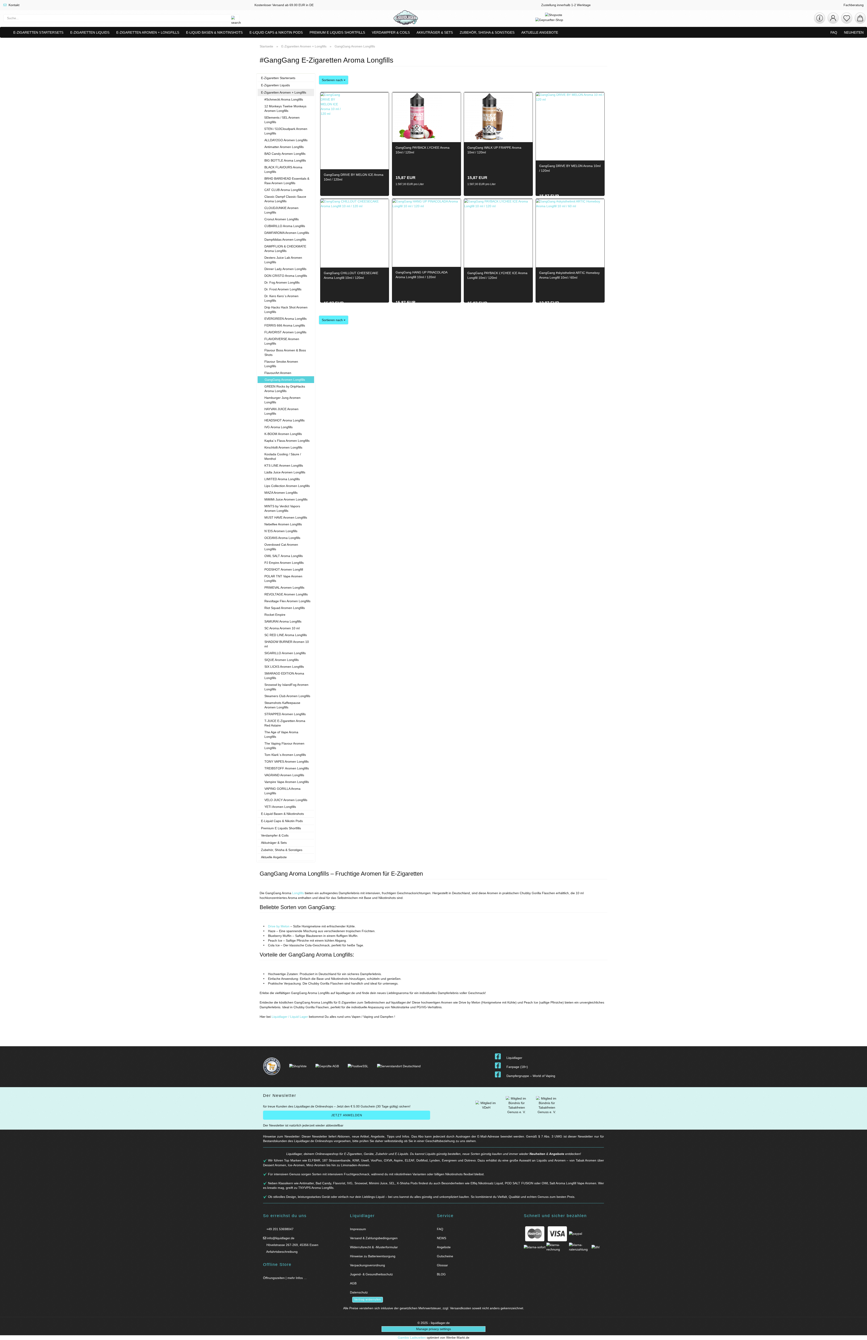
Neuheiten (854, 32)
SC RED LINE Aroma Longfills (285, 635)
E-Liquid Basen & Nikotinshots (214, 32)
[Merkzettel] (846, 18)
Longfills (298, 893)
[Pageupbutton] (858, 1333)
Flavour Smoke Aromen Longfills (281, 364)
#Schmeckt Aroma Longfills (283, 99)
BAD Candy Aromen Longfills (284, 153)
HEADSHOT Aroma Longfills (284, 420)
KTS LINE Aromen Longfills (283, 465)
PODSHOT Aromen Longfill (283, 569)
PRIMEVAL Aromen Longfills (284, 587)
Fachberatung (853, 5)
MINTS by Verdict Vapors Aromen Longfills (282, 508)
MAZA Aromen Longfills (281, 492)
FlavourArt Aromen (277, 373)
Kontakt (13, 5)
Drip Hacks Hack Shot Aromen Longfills (286, 310)
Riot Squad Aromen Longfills (284, 608)
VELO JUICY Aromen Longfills (285, 800)
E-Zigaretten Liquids (90, 32)
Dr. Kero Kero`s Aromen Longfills (281, 298)
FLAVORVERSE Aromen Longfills (281, 341)
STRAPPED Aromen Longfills (285, 714)
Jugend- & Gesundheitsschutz (371, 1274)
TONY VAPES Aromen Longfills (286, 761)
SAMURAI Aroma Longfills (282, 621)
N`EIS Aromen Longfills (280, 531)
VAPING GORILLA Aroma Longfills (282, 791)
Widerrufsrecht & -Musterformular (374, 1247)
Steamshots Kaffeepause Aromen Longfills (282, 705)
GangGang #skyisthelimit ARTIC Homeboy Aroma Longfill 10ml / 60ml (569, 275)
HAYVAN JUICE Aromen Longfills (281, 411)
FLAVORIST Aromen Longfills (285, 332)
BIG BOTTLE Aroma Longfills (285, 160)
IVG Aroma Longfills (278, 427)
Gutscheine (445, 1256)
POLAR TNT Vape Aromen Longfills (283, 578)
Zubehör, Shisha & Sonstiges (487, 32)
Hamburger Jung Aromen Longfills (282, 400)
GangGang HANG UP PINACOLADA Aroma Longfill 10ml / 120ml (421, 274)
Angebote (556, 1154)
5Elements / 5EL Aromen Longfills (282, 120)
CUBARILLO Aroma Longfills (284, 226)
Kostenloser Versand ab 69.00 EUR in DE (284, 5)
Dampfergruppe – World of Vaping (530, 1076)
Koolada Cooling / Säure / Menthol (282, 456)
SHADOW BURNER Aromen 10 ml (286, 644)
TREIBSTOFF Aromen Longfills (286, 768)
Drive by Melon (278, 926)
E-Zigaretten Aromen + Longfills (147, 32)
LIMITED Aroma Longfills (282, 479)
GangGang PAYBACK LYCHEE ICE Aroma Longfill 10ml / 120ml (497, 275)
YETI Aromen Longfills (280, 807)
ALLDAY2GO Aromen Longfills (286, 140)
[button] (833, 18)
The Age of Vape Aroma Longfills (281, 734)
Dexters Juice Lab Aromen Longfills (283, 260)
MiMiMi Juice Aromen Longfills (286, 499)
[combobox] (333, 80)
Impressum (358, 1229)
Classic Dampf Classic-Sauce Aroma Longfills (285, 199)
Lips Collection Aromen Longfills (287, 486)
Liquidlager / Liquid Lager (290, 1016)
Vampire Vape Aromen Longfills (286, 782)
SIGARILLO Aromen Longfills (285, 653)
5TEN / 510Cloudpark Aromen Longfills (285, 131)
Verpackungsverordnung (367, 1265)
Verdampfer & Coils (391, 32)
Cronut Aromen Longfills (281, 219)
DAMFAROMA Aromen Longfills (286, 233)
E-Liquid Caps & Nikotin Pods (276, 32)
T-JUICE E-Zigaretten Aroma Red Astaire (284, 723)
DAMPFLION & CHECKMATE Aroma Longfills (285, 248)
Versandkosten (460, 1308)
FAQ (833, 32)
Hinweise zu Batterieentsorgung (372, 1256)
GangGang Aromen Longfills (285, 379)
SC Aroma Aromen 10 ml (282, 628)
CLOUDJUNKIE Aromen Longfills (281, 210)
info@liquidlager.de (280, 1238)
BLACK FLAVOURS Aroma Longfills (283, 169)
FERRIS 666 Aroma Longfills (284, 325)
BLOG (441, 1274)
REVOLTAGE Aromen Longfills (286, 594)
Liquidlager (514, 1058)
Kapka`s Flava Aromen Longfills (287, 440)
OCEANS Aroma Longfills (282, 538)
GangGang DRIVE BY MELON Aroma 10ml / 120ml (570, 168)
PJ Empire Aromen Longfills (284, 562)
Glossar (442, 1265)
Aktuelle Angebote (539, 32)
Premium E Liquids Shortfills (337, 32)
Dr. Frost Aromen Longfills (282, 289)
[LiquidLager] (406, 18)
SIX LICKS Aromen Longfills (284, 666)
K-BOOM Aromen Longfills (283, 434)
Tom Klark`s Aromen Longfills (285, 755)
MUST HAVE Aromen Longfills (285, 517)
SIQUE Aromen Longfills (281, 660)
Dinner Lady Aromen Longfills (285, 269)
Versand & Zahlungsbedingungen (374, 1238)
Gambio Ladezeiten (412, 1337)
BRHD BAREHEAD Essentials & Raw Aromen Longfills (286, 181)
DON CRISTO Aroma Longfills (285, 275)
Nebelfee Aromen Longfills (283, 524)
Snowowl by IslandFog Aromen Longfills (286, 687)
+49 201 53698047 (280, 1229)
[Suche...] (233, 18)
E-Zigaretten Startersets (38, 32)
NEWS (441, 1238)
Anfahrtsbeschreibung (282, 1251)
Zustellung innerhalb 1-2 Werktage (565, 5)
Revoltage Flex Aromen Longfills (287, 601)
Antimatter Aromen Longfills (284, 147)
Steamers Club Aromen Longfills (287, 696)
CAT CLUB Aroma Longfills (283, 190)
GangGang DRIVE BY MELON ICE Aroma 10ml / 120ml (353, 177)
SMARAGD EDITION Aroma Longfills (284, 676)
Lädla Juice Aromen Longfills (284, 472)
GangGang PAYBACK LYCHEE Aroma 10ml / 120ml (423, 150)
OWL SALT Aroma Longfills (283, 556)
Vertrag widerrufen (367, 1299)
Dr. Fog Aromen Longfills (282, 282)
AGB (353, 1283)
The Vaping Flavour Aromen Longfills (284, 746)
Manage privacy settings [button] (433, 1329)
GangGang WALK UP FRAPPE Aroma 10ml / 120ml (494, 150)
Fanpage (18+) (517, 1067)
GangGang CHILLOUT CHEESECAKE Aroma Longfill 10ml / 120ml (351, 275)
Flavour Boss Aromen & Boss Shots (285, 352)
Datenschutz (359, 1292)
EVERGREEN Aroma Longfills (285, 318)
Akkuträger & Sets (435, 32)
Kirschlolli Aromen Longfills (283, 447)
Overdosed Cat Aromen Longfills (281, 547)
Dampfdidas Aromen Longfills (285, 239)
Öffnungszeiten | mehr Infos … (285, 1278)
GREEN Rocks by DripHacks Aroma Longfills (284, 389)
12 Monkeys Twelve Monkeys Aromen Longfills (285, 108)
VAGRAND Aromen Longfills (284, 775)
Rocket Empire (274, 614)
